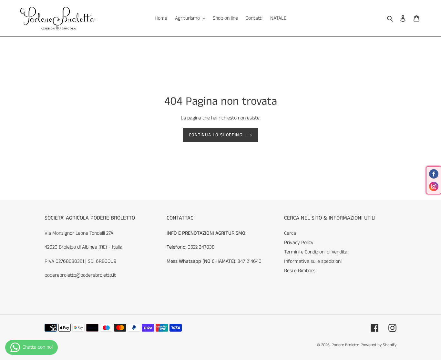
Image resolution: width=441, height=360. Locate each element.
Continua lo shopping (215, 135)
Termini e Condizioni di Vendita (315, 252)
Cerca (290, 233)
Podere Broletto (346, 345)
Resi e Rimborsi (300, 270)
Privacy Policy (298, 242)
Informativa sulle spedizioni (313, 261)
